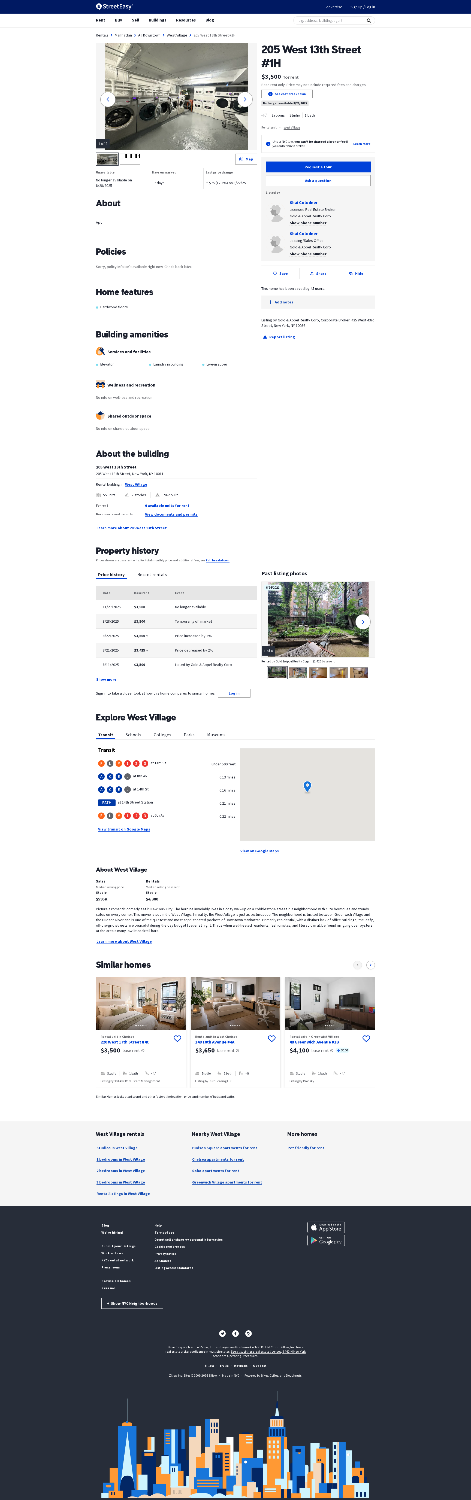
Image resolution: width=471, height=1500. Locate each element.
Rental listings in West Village (123, 1193)
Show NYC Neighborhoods (132, 1303)
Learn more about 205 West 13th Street (131, 527)
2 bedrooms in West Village (120, 1170)
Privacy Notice (165, 1254)
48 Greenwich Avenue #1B (314, 1042)
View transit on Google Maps (124, 829)
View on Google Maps (259, 850)
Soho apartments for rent (215, 1170)
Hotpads (240, 1366)
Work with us (112, 1253)
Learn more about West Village (124, 941)
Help (158, 1225)
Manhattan (123, 35)
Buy (118, 20)
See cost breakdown (290, 94)
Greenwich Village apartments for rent (227, 1182)
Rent (100, 20)
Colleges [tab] (162, 734)
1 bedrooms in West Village (120, 1159)
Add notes (284, 302)
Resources (186, 20)
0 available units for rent (167, 505)
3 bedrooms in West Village (120, 1182)
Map (249, 159)
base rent (131, 1050)
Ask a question (318, 180)
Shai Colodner (304, 202)
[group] (141, 1032)
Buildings (157, 20)
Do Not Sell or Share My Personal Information (189, 1239)
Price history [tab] (111, 574)
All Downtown (149, 35)
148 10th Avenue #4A (214, 1042)
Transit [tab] (105, 734)
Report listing (282, 336)
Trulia (224, 1366)
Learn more (361, 144)
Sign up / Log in (363, 6)
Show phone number (308, 222)
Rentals (102, 35)
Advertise (334, 6)
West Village (177, 35)
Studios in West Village (117, 1147)
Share (321, 273)
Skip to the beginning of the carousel (235, 1093)
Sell (135, 20)
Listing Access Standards (174, 1268)
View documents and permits (171, 514)
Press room (110, 1267)
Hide (359, 273)
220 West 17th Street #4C (125, 1042)
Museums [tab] (216, 734)
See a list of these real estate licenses (256, 1351)
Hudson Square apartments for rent (224, 1147)
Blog (210, 20)
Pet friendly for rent (306, 1147)
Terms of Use (164, 1232)
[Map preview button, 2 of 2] (130, 159)
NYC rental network (117, 1260)
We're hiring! (112, 1232)
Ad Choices (163, 1261)
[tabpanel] (176, 634)
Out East (260, 1366)
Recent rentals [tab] (152, 574)
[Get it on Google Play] (326, 1240)
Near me (108, 1288)
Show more (106, 679)
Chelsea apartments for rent (218, 1159)
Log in (234, 693)
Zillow (209, 1366)
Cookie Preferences (170, 1247)
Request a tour (318, 167)
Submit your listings (118, 1246)
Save (283, 273)
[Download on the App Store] (326, 1227)
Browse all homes (116, 1281)
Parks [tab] (189, 734)
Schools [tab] (133, 734)
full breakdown (218, 560)
